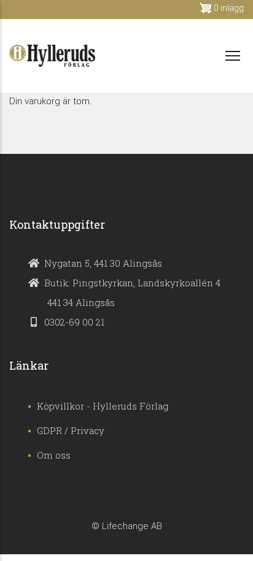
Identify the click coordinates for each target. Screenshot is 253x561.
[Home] (52, 55)
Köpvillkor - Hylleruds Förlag (102, 406)
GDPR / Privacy (70, 430)
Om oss (54, 455)
